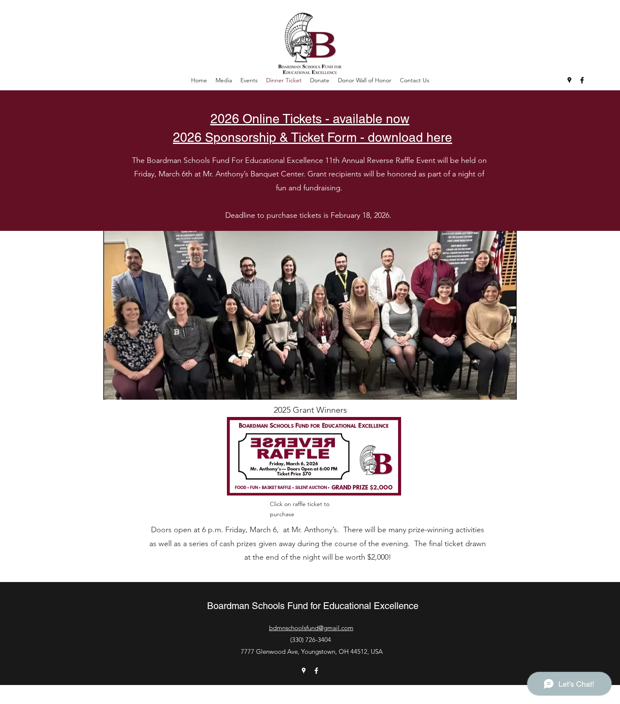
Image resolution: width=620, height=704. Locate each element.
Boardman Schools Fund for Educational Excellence (312, 606)
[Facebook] (582, 80)
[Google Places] (569, 80)
